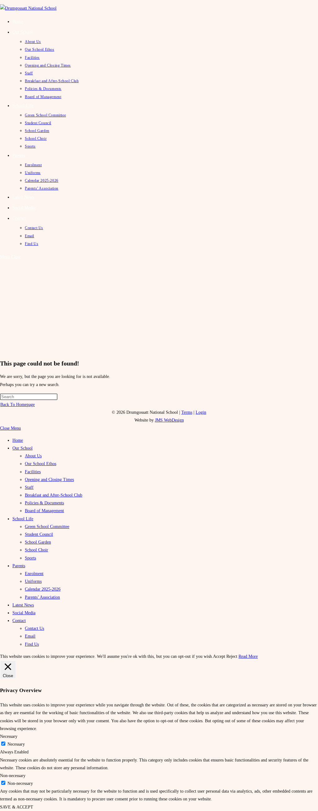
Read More (248, 656)
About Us (33, 456)
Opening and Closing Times (49, 479)
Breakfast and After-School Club (53, 495)
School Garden (38, 542)
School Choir (36, 550)
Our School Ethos (40, 463)
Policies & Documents (44, 503)
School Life (22, 518)
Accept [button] (219, 656)
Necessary (16, 744)
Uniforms (33, 581)
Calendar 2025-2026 (43, 589)
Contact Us (34, 628)
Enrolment (34, 573)
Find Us (32, 644)
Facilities (33, 471)
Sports (30, 558)
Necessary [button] (8, 736)
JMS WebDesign (169, 420)
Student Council (39, 534)
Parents (18, 565)
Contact (19, 620)
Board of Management (44, 510)
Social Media (23, 613)
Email (30, 636)
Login (201, 412)
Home (17, 440)
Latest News (23, 605)
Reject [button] (231, 656)
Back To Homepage (17, 404)
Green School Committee (47, 526)
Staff (29, 487)
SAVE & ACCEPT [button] (16, 807)
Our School (22, 448)
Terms (186, 412)
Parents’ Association (42, 597)
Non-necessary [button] (12, 775)
